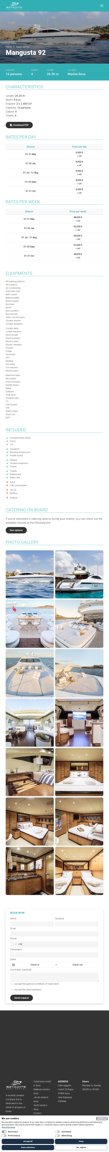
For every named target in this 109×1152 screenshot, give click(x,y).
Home (9, 46)
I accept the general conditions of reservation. (37, 984)
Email (13, 928)
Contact (37, 1113)
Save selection (28, 1147)
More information (8, 1127)
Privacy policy (102, 1119)
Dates (13, 959)
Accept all (28, 1141)
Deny (81, 1141)
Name (13, 918)
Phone (13, 938)
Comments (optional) (20, 969)
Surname (59, 918)
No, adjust (81, 1147)
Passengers (16, 949)
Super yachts (22, 46)
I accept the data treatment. (28, 989)
